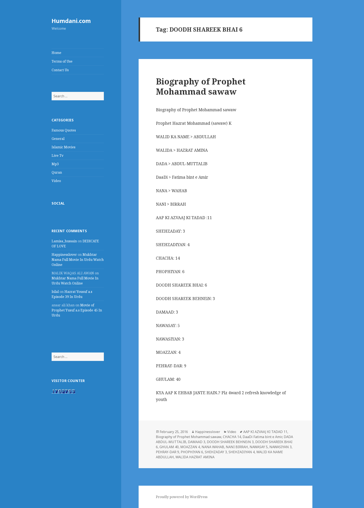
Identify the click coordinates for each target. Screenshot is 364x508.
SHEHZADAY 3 (216, 452)
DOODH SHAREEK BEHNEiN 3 (230, 442)
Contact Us (60, 70)
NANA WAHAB (213, 447)
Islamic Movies (63, 147)
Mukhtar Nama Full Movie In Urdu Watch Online (78, 259)
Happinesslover (64, 254)
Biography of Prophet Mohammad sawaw (201, 86)
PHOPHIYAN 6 (192, 452)
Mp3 (55, 164)
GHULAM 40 (169, 447)
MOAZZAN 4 (190, 447)
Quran (57, 172)
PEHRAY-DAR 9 (167, 452)
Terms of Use (62, 61)
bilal (55, 291)
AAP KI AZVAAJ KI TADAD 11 (265, 431)
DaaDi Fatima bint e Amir (262, 436)
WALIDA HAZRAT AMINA (194, 457)
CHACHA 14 (232, 436)
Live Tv (57, 155)
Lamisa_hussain (64, 241)
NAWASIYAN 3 (280, 447)
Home (56, 52)
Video (56, 180)
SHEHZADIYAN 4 (242, 452)
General (58, 138)
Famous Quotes (64, 130)
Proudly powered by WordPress (181, 497)
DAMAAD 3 (196, 442)
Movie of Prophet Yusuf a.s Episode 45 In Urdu (77, 310)
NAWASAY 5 (259, 447)
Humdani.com (71, 21)
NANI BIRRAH (237, 447)
